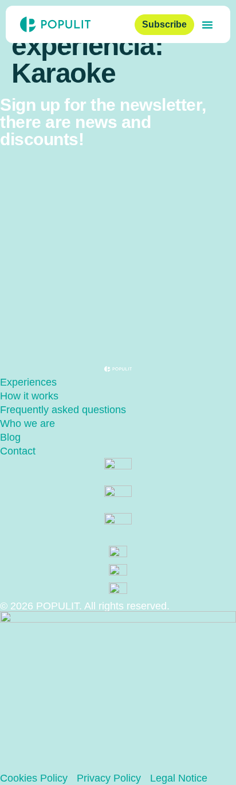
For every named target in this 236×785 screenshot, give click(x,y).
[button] (207, 24)
